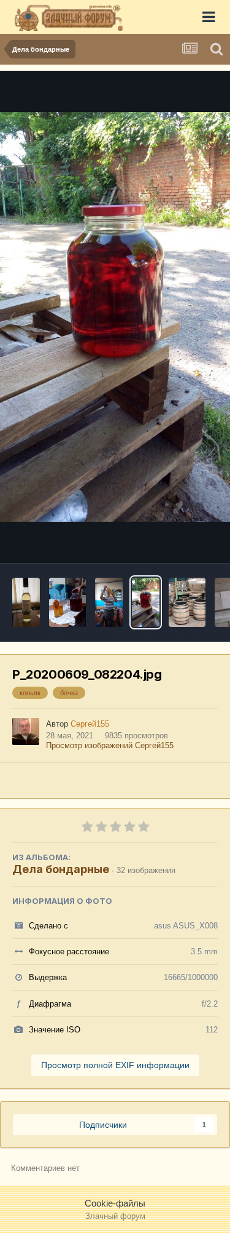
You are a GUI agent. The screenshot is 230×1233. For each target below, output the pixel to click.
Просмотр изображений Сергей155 (110, 745)
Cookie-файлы (115, 1203)
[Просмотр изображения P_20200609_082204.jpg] (145, 602)
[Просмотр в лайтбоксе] (115, 317)
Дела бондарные (60, 869)
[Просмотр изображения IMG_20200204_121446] (187, 602)
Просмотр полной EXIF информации (115, 1065)
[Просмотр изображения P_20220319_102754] (26, 602)
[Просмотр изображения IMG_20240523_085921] (67, 602)
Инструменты (175, 540)
